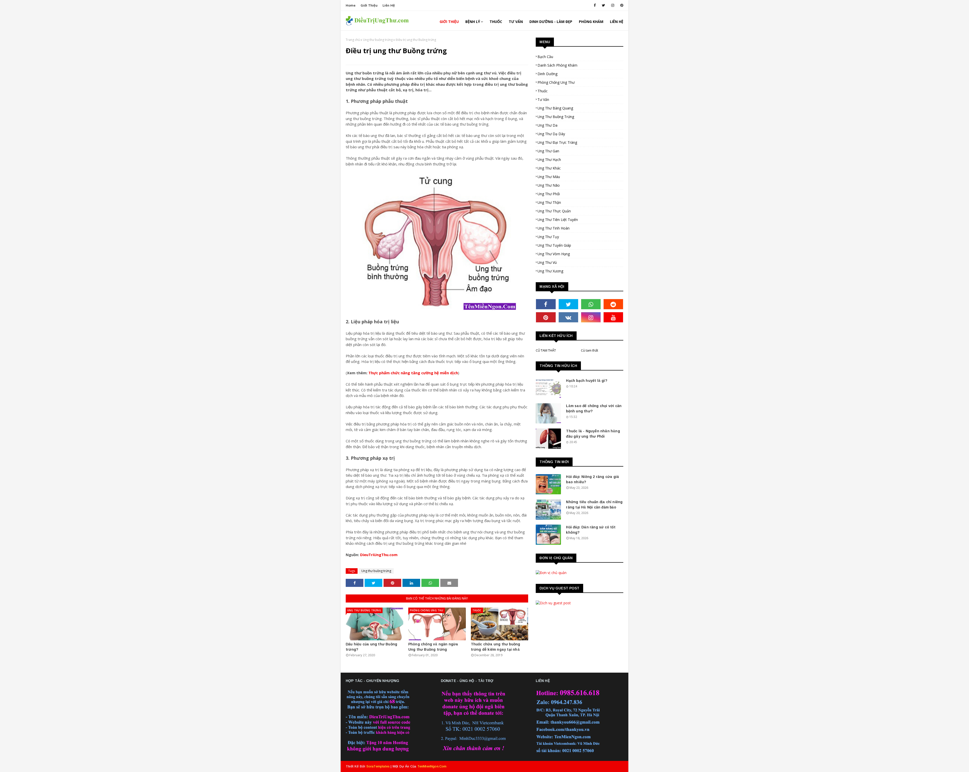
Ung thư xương (550, 271)
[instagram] (612, 5)
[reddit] (613, 304)
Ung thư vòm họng (553, 253)
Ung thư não (548, 185)
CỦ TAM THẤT (546, 350)
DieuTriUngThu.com (378, 554)
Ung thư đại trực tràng (557, 142)
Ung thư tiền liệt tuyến (557, 219)
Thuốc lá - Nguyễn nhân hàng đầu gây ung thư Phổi (593, 433)
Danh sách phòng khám (557, 65)
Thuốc (542, 91)
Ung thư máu (548, 176)
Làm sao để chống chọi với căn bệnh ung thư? (594, 408)
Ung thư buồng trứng (378, 40)
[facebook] (595, 5)
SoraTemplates (378, 766)
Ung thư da (547, 125)
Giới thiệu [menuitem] (449, 21)
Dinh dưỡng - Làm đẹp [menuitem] (550, 21)
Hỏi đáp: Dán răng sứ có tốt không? (590, 529)
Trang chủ (353, 40)
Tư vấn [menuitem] (516, 21)
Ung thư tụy (548, 236)
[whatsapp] (591, 304)
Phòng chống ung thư (556, 82)
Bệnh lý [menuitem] (472, 21)
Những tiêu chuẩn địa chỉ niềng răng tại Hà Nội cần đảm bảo (594, 504)
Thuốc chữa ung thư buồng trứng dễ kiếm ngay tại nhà (495, 646)
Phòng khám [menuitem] (591, 21)
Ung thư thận (549, 202)
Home (351, 5)
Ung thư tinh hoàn (553, 228)
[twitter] (603, 5)
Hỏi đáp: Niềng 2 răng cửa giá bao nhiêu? (592, 479)
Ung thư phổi (548, 193)
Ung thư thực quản (554, 211)
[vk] (568, 317)
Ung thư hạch (549, 159)
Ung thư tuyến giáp (554, 245)
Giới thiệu (369, 5)
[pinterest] (620, 5)
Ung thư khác (549, 168)
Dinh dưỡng (547, 73)
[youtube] (613, 317)
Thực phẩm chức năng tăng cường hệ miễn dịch (413, 372)
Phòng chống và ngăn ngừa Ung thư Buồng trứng (433, 646)
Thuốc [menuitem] (496, 21)
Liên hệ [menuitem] (616, 21)
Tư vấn (543, 99)
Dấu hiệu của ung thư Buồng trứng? (371, 646)
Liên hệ (389, 5)
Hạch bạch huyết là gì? (586, 381)
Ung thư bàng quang (555, 108)
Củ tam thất (589, 350)
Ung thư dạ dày (551, 133)
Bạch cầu (545, 56)
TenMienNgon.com (432, 766)
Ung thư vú (547, 262)
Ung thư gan (548, 151)
